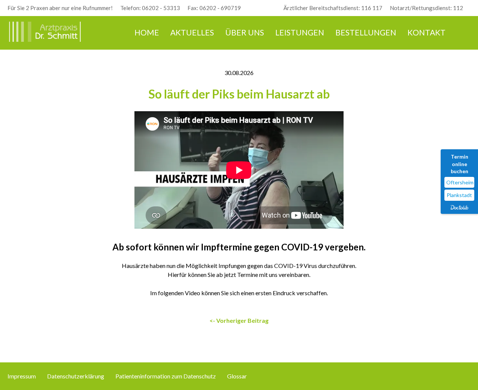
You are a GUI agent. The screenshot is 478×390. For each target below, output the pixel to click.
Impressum (21, 376)
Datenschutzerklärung (75, 376)
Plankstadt (459, 195)
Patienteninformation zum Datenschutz (165, 376)
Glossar (237, 376)
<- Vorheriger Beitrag (239, 320)
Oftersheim (460, 182)
